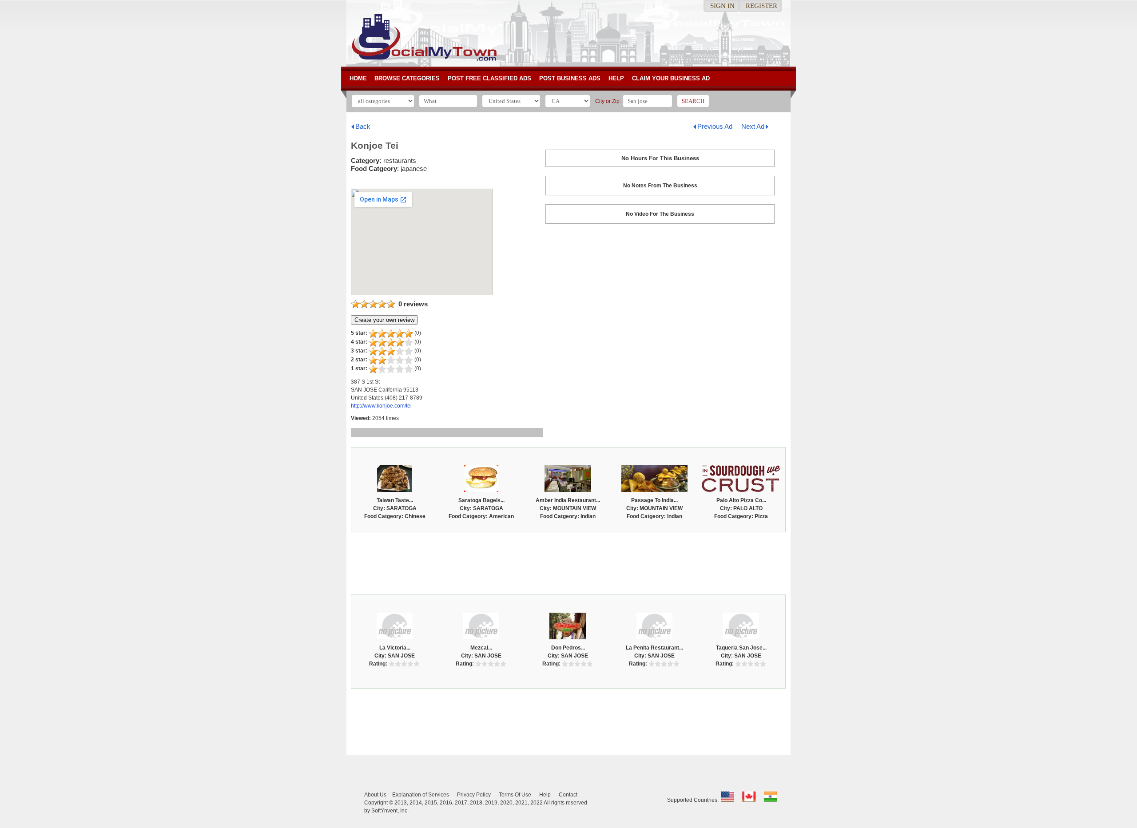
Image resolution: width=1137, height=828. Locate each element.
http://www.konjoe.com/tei (381, 406)
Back (362, 126)
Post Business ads (569, 78)
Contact (568, 795)
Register (761, 5)
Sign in (722, 5)
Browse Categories (407, 78)
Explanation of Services (420, 795)
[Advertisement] (568, 561)
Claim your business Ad (671, 78)
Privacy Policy (474, 795)
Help (616, 78)
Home (358, 78)
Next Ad (752, 126)
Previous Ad (714, 126)
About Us (375, 795)
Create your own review (384, 320)
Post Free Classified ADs (489, 78)
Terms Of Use (515, 795)
